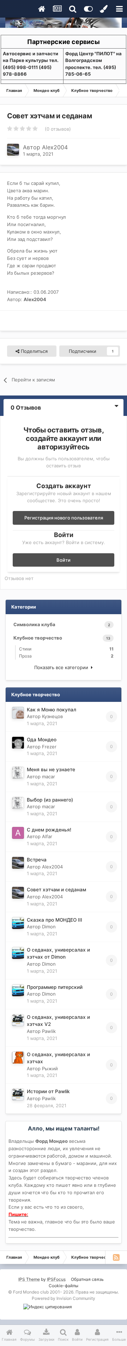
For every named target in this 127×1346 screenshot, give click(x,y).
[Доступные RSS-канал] (116, 1257)
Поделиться (33, 351)
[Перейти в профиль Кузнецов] (18, 713)
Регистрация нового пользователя (63, 518)
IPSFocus (56, 1279)
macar (48, 776)
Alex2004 (55, 147)
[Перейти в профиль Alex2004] (13, 150)
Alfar (47, 836)
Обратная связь (87, 1279)
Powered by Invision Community (63, 1298)
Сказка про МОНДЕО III (54, 920)
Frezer (49, 746)
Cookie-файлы (63, 1285)
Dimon (49, 926)
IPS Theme (29, 1279)
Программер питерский (55, 987)
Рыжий (50, 1068)
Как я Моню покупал (51, 709)
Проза (66, 656)
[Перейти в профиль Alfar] (18, 833)
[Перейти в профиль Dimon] (18, 923)
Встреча (37, 859)
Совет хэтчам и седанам (56, 889)
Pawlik (49, 1031)
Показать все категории (62, 667)
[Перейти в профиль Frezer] (18, 743)
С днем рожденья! (49, 830)
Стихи (66, 649)
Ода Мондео (41, 739)
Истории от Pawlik (48, 1091)
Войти (63, 560)
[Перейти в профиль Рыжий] (18, 1058)
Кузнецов (52, 716)
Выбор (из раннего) (50, 800)
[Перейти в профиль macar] (18, 773)
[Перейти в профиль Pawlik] (18, 1020)
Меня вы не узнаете (51, 769)
